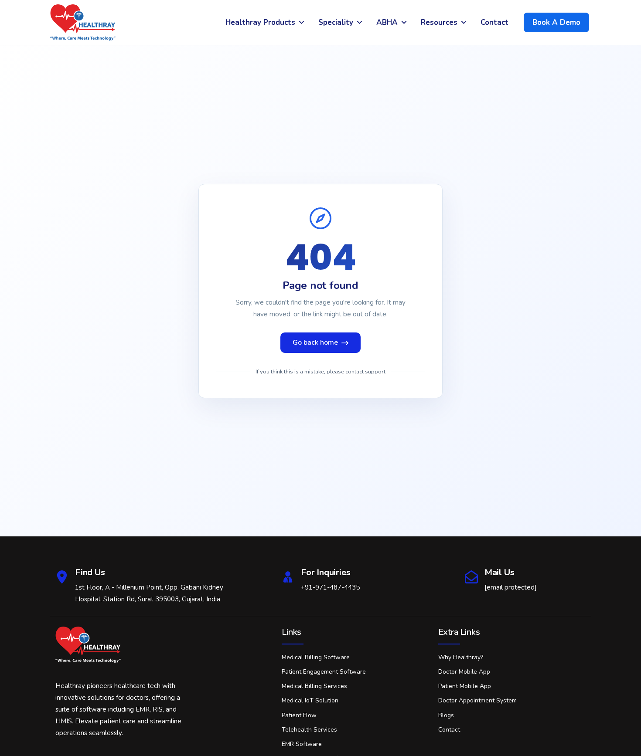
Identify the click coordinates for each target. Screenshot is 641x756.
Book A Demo (556, 22)
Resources (439, 22)
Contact (494, 22)
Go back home (315, 342)
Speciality (335, 22)
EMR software (302, 744)
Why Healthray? (460, 657)
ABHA (387, 22)
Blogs (446, 715)
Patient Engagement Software (324, 672)
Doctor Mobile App (464, 672)
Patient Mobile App (464, 686)
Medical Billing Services (314, 686)
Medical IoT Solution (310, 700)
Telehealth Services (309, 729)
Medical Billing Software (316, 657)
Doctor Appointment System (477, 700)
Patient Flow (299, 715)
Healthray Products (260, 22)
